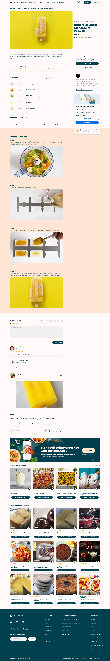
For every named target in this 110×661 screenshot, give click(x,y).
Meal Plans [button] (32, 2)
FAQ (92, 649)
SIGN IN (96, 2)
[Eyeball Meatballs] (43, 484)
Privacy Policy (95, 638)
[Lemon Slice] (66, 523)
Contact (93, 630)
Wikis (46, 634)
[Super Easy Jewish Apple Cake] (66, 590)
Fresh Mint (29, 95)
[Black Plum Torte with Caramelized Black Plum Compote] (43, 556)
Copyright (97, 658)
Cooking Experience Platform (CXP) (72, 619)
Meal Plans (48, 630)
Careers (93, 623)
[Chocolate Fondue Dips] (89, 556)
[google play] (15, 628)
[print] (78, 59)
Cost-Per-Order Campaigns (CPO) (72, 623)
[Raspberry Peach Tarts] (89, 590)
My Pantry (41, 2)
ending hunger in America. (88, 131)
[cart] (78, 2)
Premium (47, 642)
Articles (47, 623)
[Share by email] (93, 59)
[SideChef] (16, 616)
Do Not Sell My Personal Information (82, 658)
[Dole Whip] (20, 484)
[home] (15, 2)
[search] (73, 2)
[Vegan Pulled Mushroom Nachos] (66, 484)
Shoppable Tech (67, 630)
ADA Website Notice (97, 645)
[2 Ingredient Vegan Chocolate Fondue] (66, 556)
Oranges (28, 89)
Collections (48, 627)
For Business (60, 2)
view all (97, 465)
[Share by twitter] (89, 59)
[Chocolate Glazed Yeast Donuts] (43, 523)
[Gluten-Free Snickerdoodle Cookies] (43, 590)
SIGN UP (87, 2)
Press (92, 627)
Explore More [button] (50, 2)
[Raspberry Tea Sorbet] (89, 523)
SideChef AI (65, 634)
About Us (93, 619)
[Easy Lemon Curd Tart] (20, 590)
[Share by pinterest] (82, 59)
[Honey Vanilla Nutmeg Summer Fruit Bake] (20, 556)
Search (47, 638)
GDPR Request (67, 658)
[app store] (26, 628)
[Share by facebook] (85, 59)
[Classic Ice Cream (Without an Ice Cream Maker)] (89, 484)
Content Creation (67, 627)
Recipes (47, 619)
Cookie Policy (95, 642)
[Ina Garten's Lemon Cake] (20, 523)
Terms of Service (96, 634)
